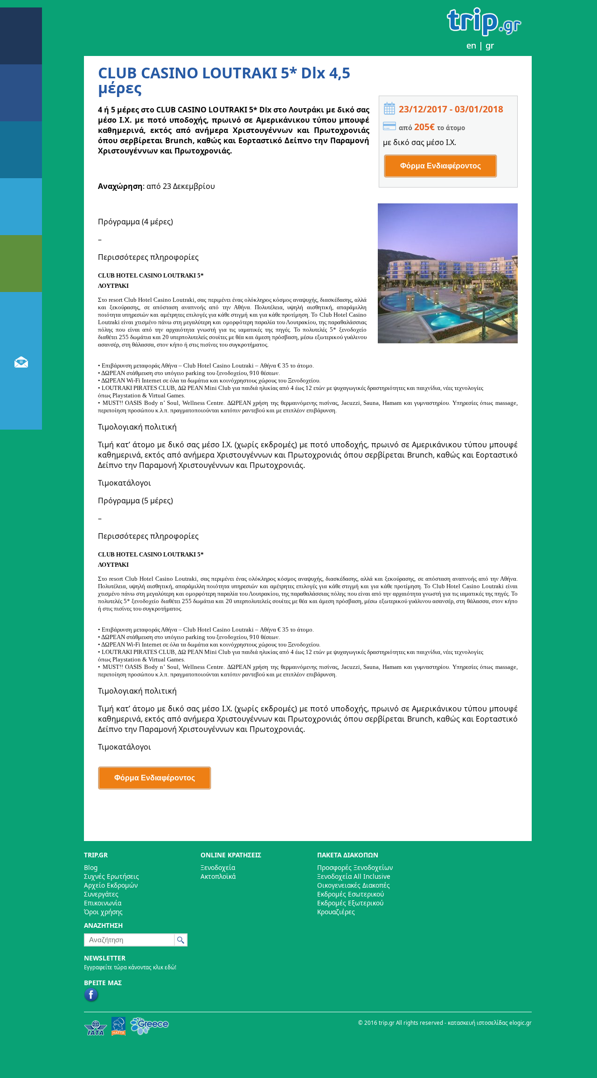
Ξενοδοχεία (218, 867)
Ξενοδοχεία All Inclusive (353, 876)
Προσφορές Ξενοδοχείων (355, 867)
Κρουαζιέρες (336, 911)
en (471, 45)
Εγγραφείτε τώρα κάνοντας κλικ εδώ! (130, 967)
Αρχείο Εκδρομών (111, 885)
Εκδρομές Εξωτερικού (350, 902)
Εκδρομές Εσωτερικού (350, 894)
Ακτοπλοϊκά (218, 876)
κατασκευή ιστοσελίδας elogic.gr (490, 1022)
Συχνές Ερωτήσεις (111, 876)
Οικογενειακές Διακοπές (353, 885)
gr (490, 45)
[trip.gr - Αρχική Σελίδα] (484, 34)
